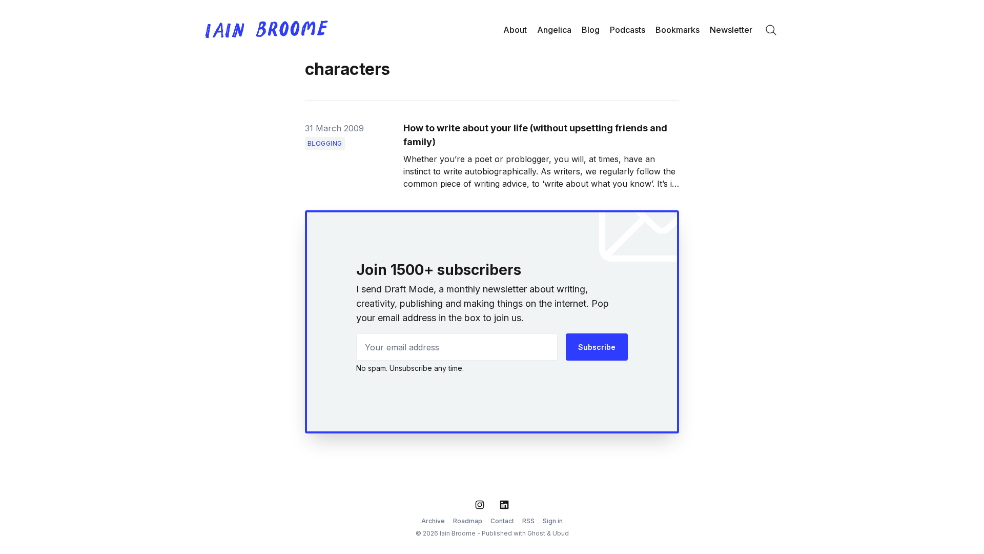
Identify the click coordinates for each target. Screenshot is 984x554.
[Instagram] (479, 505)
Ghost (536, 533)
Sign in (553, 521)
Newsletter (731, 30)
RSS (528, 521)
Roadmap (467, 521)
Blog (591, 30)
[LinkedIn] (504, 505)
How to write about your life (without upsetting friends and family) (535, 135)
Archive (433, 521)
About (515, 30)
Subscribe (597, 347)
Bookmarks (677, 30)
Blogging (325, 143)
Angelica (554, 30)
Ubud (560, 533)
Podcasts (627, 30)
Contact (502, 521)
